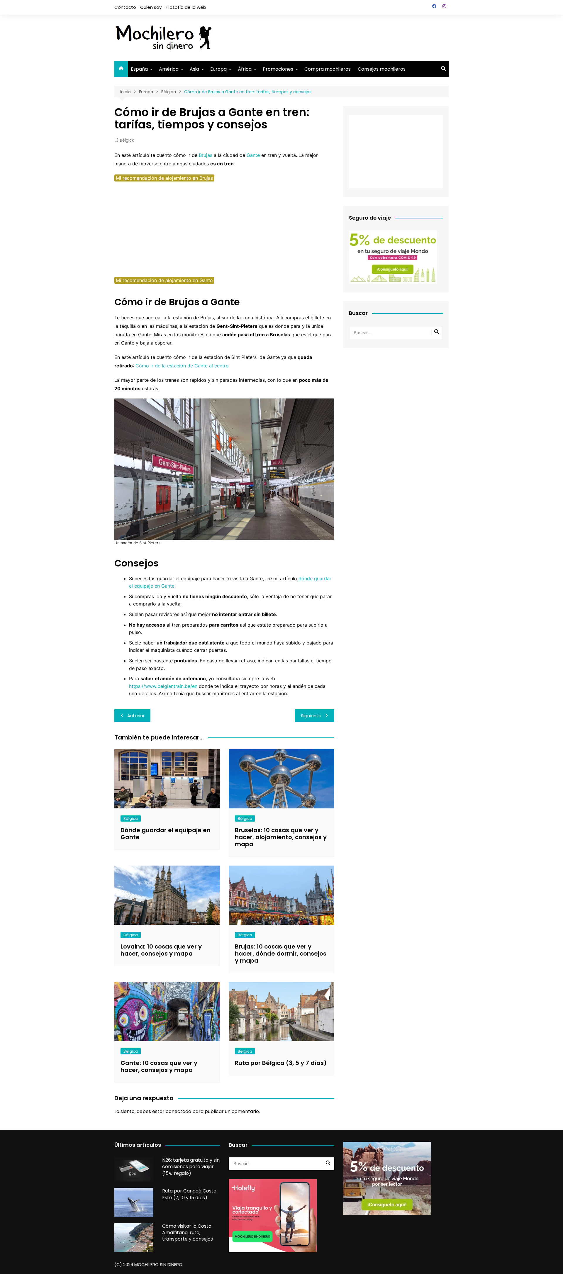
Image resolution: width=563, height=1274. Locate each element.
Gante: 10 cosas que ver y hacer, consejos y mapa (159, 1066)
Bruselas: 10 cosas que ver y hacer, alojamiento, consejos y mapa (281, 837)
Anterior (136, 716)
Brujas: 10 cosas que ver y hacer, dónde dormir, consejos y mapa (280, 953)
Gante (253, 155)
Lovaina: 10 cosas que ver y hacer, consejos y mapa (161, 950)
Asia (194, 69)
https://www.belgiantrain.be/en (163, 686)
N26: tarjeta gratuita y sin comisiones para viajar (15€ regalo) (191, 1167)
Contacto (125, 7)
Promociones (278, 69)
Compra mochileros (327, 69)
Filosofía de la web (186, 7)
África (245, 69)
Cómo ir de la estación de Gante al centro (182, 366)
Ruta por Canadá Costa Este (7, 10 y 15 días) (189, 1194)
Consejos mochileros (382, 69)
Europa (218, 69)
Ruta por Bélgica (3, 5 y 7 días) (281, 1063)
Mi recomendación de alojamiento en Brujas (164, 178)
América (169, 69)
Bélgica (127, 140)
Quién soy (151, 7)
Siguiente (311, 716)
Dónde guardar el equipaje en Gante (166, 833)
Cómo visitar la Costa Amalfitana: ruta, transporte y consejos (187, 1233)
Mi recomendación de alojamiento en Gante (164, 280)
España (139, 69)
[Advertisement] (342, 36)
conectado (178, 1111)
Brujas (205, 155)
